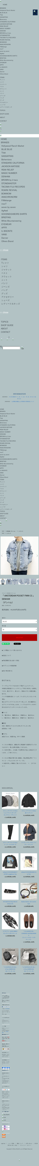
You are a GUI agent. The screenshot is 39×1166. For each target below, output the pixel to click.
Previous (2, 555)
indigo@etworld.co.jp (5, 1020)
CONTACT (3, 121)
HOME (4, 139)
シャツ (2, 82)
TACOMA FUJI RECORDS (8, 37)
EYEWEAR (3, 62)
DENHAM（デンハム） (11, 531)
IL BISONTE (3, 67)
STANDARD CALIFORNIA (7, 22)
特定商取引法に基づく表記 (10, 660)
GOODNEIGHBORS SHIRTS (8, 56)
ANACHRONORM (5, 44)
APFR (2, 65)
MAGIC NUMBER (5, 28)
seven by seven (4, 51)
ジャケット (3, 84)
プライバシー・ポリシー (25, 1145)
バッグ (2, 98)
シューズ (2, 105)
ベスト (2, 86)
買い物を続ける (7, 671)
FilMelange (3, 47)
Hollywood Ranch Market (12, 145)
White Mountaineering (6, 60)
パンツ (2, 93)
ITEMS (2, 77)
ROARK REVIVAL (5, 40)
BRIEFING (3, 58)
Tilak (1, 15)
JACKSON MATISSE (6, 24)
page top (3, 1143)
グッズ (2, 100)
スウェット (3, 89)
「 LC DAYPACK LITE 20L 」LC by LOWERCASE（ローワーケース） (29, 969)
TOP (3, 531)
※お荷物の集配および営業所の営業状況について (23, 401)
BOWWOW (3, 42)
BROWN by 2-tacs (5, 33)
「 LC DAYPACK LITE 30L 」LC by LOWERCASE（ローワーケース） (10, 969)
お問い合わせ (29, 1143)
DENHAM (3, 31)
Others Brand (4, 74)
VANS (1, 69)
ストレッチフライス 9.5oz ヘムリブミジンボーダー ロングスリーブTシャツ (10, 813)
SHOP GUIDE (4, 114)
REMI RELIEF (4, 26)
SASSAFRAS (4, 17)
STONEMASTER (5, 35)
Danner (2, 72)
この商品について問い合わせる (12, 650)
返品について (6, 655)
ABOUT (2, 117)
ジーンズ (2, 96)
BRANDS (5, 142)
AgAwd (2, 53)
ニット (2, 91)
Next (37, 555)
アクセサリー (4, 102)
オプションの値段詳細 (9, 666)
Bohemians (3, 19)
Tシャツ (2, 80)
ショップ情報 (11, 1143)
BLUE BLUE (3, 13)
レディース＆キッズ (6, 107)
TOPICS (2, 110)
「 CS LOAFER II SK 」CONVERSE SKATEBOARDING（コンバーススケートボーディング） (28, 935)
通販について (20, 1143)
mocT (1, 49)
